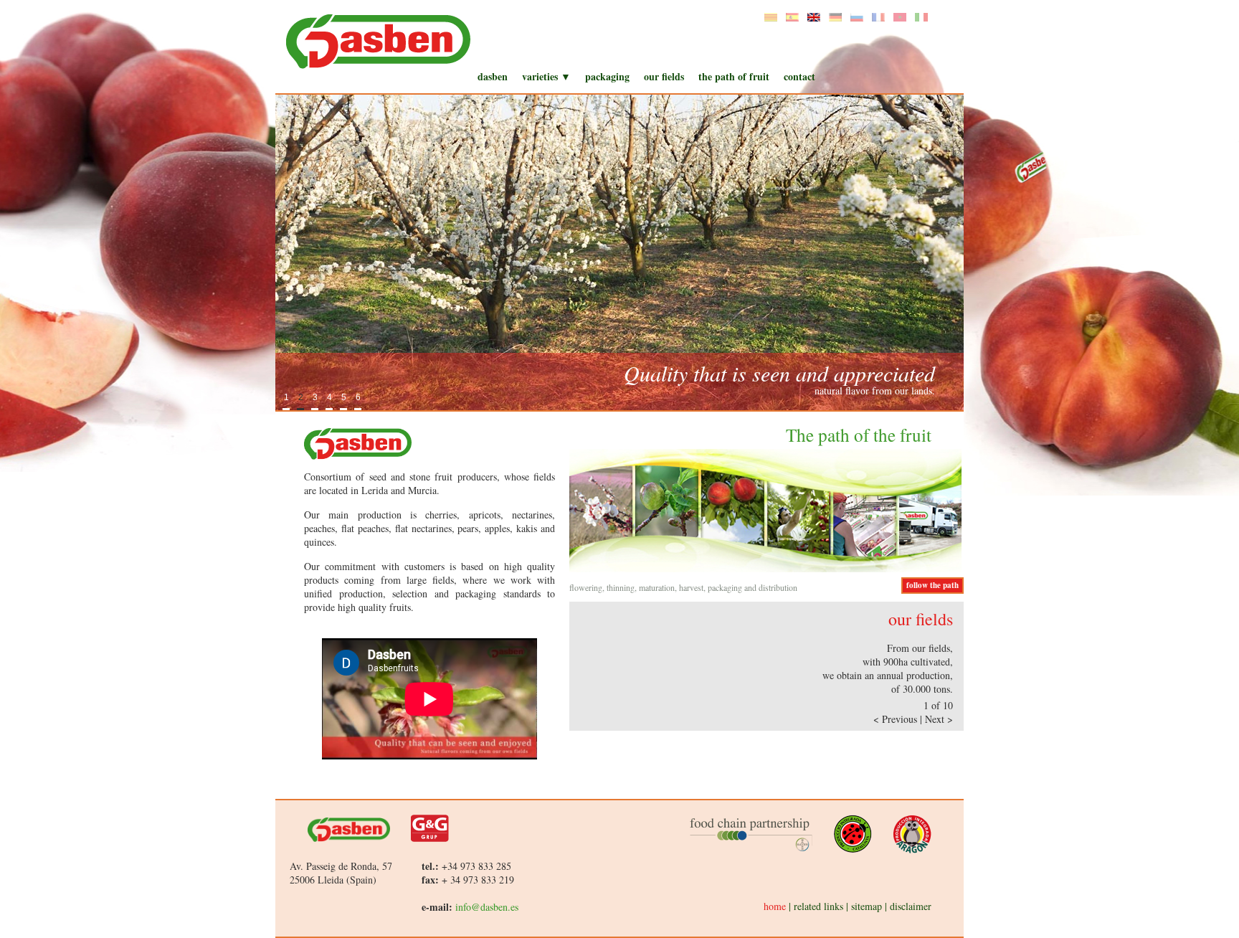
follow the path (932, 585)
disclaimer (910, 906)
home (775, 906)
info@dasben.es (486, 907)
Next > (939, 719)
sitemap (866, 906)
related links (818, 906)
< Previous (896, 719)
